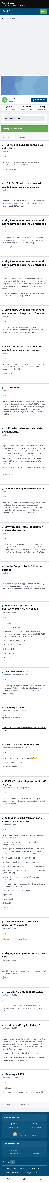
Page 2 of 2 (23, 137)
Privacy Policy (11, 1169)
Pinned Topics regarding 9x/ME (16, 788)
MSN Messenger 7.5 (16, 671)
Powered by (33, 1173)
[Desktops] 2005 (14, 1074)
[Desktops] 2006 (14, 707)
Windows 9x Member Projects (16, 675)
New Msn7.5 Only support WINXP (24, 991)
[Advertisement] (24, 45)
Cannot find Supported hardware (24, 488)
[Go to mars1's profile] (15, 1134)
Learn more (4, 4)
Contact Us (23, 1169)
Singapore (42, 109)
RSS (41, 1169)
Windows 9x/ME (10, 612)
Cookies (32, 1169)
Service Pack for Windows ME (22, 744)
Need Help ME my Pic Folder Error (24, 1025)
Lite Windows (13, 387)
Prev (8, 137)
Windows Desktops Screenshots (16, 710)
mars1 (21, 1133)
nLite (6, 151)
